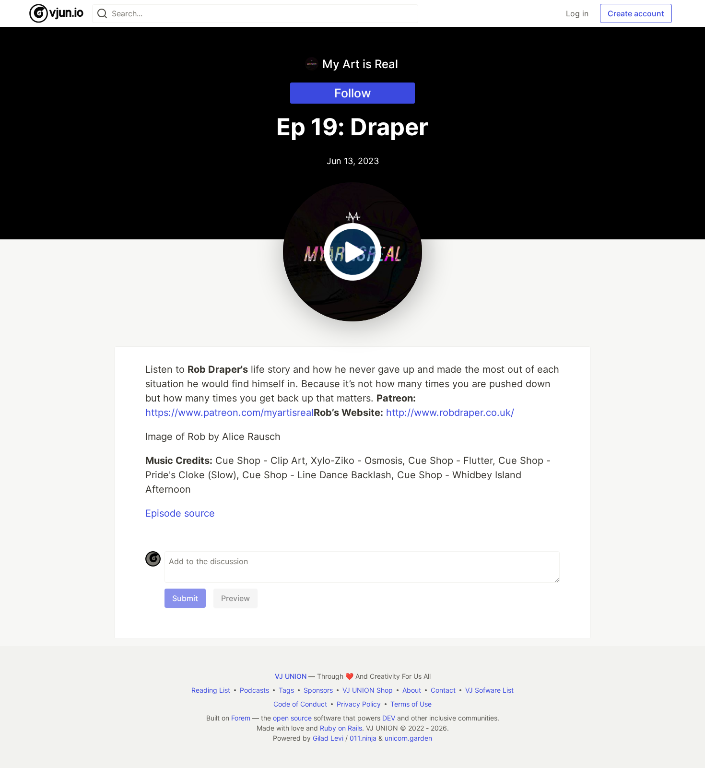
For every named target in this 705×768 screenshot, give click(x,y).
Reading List (210, 690)
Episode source (180, 513)
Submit (185, 598)
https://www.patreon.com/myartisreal (229, 412)
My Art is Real (360, 64)
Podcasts (254, 690)
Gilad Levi (328, 738)
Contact (443, 690)
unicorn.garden (408, 738)
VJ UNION (290, 676)
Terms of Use (411, 704)
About (411, 690)
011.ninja (363, 738)
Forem (240, 718)
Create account (636, 13)
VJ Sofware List (489, 690)
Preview (235, 598)
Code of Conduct (300, 704)
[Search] (102, 14)
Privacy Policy (359, 704)
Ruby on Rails (341, 728)
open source (292, 718)
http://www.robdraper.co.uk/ (450, 412)
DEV (388, 718)
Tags (286, 690)
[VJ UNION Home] (56, 13)
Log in (577, 13)
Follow (352, 93)
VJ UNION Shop (367, 690)
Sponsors (318, 690)
